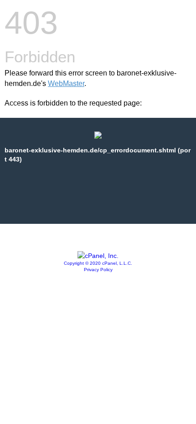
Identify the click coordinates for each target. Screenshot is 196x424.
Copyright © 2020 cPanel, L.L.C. (98, 263)
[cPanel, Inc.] (98, 255)
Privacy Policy (98, 269)
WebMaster (66, 83)
